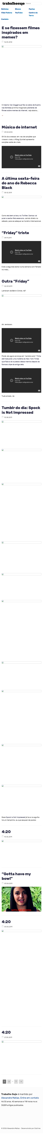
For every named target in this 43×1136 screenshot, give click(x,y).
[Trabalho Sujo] (13, 3)
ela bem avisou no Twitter (17, 216)
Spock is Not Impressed (15, 817)
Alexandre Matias (10, 1098)
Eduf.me (37, 1128)
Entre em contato (29, 1098)
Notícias (5, 9)
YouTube (19, 13)
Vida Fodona (6, 13)
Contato (4, 19)
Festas (32, 9)
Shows (18, 9)
